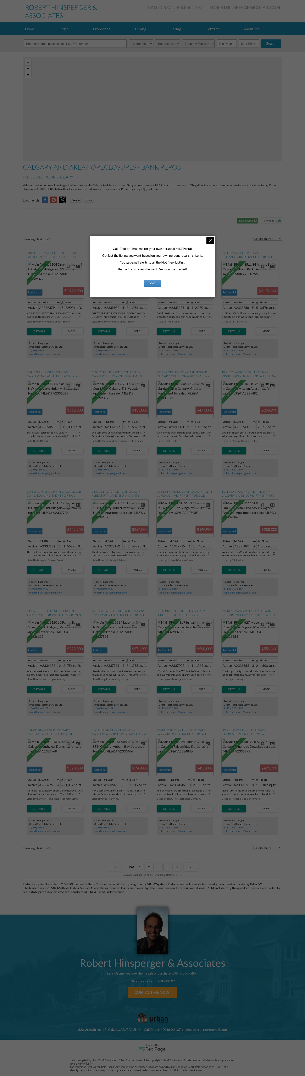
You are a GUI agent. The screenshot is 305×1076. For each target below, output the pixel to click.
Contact (212, 29)
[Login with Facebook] (45, 202)
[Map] (152, 109)
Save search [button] (246, 220)
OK (152, 283)
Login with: (31, 200)
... (168, 867)
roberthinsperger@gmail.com (244, 7)
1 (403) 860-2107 (38, 350)
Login (63, 29)
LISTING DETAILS (39, 331)
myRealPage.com (153, 1049)
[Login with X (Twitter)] (62, 202)
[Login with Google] (53, 202)
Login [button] (88, 200)
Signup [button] (76, 200)
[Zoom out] (28, 68)
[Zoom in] (28, 62)
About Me (251, 29)
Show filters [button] (270, 220)
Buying (140, 29)
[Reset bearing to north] (28, 75)
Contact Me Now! (152, 992)
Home (30, 29)
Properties (101, 29)
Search (271, 43)
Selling (176, 29)
